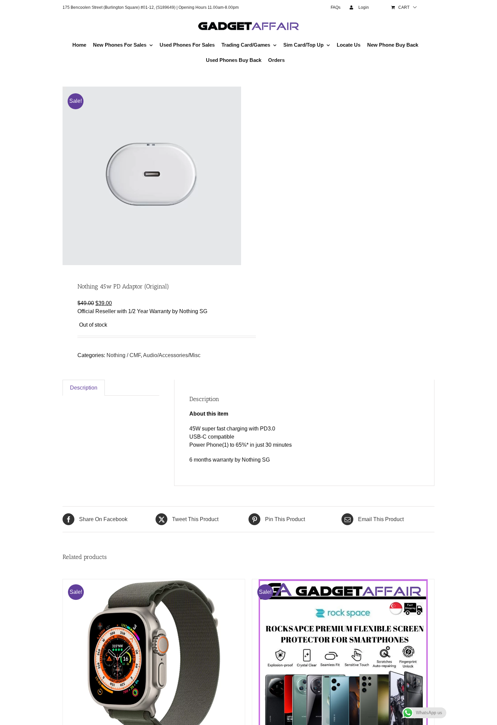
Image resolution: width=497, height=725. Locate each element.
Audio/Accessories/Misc (171, 355)
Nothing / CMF (123, 355)
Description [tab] (83, 388)
